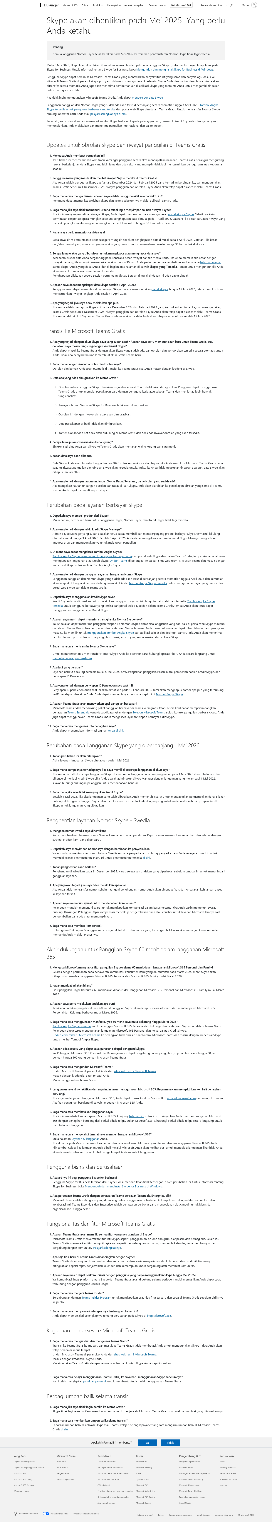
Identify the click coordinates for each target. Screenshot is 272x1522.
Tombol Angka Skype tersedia (148, 583)
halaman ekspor (210, 262)
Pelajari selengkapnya (107, 1247)
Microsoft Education (106, 1461)
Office (85, 5)
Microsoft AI (141, 1461)
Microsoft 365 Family (23, 1479)
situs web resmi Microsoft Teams (135, 1071)
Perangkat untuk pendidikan (110, 1467)
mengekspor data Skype (147, 97)
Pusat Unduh (62, 1467)
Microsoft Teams (143, 1503)
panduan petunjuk (95, 1381)
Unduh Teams (118, 560)
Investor (223, 1485)
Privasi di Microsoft (228, 1479)
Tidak (170, 1442)
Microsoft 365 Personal (24, 1485)
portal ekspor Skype (181, 214)
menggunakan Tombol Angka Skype (110, 632)
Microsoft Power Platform (190, 1491)
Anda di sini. (116, 730)
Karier (222, 1461)
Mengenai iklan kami (223, 1515)
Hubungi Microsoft (145, 1515)
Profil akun (61, 1461)
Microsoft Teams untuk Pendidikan (113, 1473)
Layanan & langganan (85, 1139)
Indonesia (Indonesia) (28, 1513)
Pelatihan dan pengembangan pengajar (115, 1491)
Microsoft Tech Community (191, 1479)
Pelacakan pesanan (65, 1479)
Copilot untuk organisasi (25, 1461)
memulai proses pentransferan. (72, 658)
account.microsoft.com (181, 1098)
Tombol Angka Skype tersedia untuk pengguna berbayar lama (92, 556)
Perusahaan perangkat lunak (192, 1497)
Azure (138, 1473)
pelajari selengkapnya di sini (108, 114)
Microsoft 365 (70, 5)
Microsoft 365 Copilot (145, 1497)
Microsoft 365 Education (108, 1479)
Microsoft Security (144, 1467)
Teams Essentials (78, 712)
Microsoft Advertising (145, 1491)
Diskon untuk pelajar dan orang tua (113, 1497)
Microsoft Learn (186, 1467)
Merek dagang (203, 1515)
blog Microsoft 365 (159, 1315)
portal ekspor (159, 289)
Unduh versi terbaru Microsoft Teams (76, 1035)
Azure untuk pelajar (106, 1503)
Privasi (161, 1515)
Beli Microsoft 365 (181, 5)
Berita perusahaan (228, 1473)
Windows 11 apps (21, 1491)
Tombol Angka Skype (169, 694)
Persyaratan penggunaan (180, 1515)
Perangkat (112, 5)
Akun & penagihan (134, 5)
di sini (146, 858)
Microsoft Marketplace (189, 1485)
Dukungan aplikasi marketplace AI (194, 1473)
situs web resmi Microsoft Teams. (135, 1354)
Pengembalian (63, 1473)
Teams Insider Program (96, 1297)
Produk (96, 5)
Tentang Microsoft (228, 1467)
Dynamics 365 (142, 1479)
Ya (147, 1442)
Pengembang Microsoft (189, 1461)
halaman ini (136, 1116)
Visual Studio (185, 1503)
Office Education (105, 1485)
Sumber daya (156, 5)
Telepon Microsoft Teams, (149, 712)
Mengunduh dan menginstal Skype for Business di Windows (174, 69)
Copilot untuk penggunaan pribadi (29, 1467)
